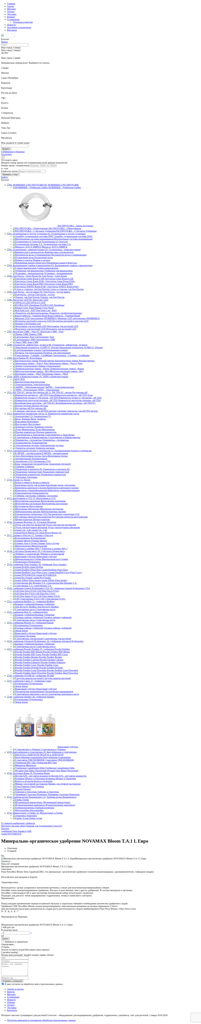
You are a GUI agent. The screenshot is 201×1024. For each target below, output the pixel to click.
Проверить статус (10, 174)
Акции (10, 6)
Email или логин (9, 171)
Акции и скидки (15, 989)
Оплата (10, 11)
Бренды (11, 991)
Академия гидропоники (19, 27)
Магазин (11, 9)
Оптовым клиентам (23, 22)
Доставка (11, 14)
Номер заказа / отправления (15, 165)
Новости (11, 25)
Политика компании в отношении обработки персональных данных (41, 1020)
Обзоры (11, 1002)
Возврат (11, 17)
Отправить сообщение (12, 981)
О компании (13, 19)
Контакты (12, 30)
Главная (11, 3)
